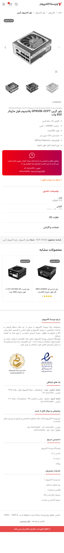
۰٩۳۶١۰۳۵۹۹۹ (24, 171)
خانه (60, 13)
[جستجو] (16, 4)
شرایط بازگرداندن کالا (52, 495)
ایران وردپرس (25, 521)
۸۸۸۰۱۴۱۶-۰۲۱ (29, 168)
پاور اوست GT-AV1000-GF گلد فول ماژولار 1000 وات (17, 291)
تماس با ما (55, 453)
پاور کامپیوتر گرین (24, 13)
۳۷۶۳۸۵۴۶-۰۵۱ (47, 401)
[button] (59, 47)
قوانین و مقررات (53, 490)
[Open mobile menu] (4, 4)
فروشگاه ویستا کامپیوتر (50, 448)
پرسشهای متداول (53, 485)
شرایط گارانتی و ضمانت (50, 500)
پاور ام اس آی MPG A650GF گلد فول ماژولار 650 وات (47, 291)
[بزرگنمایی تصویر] (56, 71)
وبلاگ (58, 464)
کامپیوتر (51, 13)
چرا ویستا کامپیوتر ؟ (52, 480)
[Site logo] (50, 4)
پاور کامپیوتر (40, 13)
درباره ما (56, 458)
